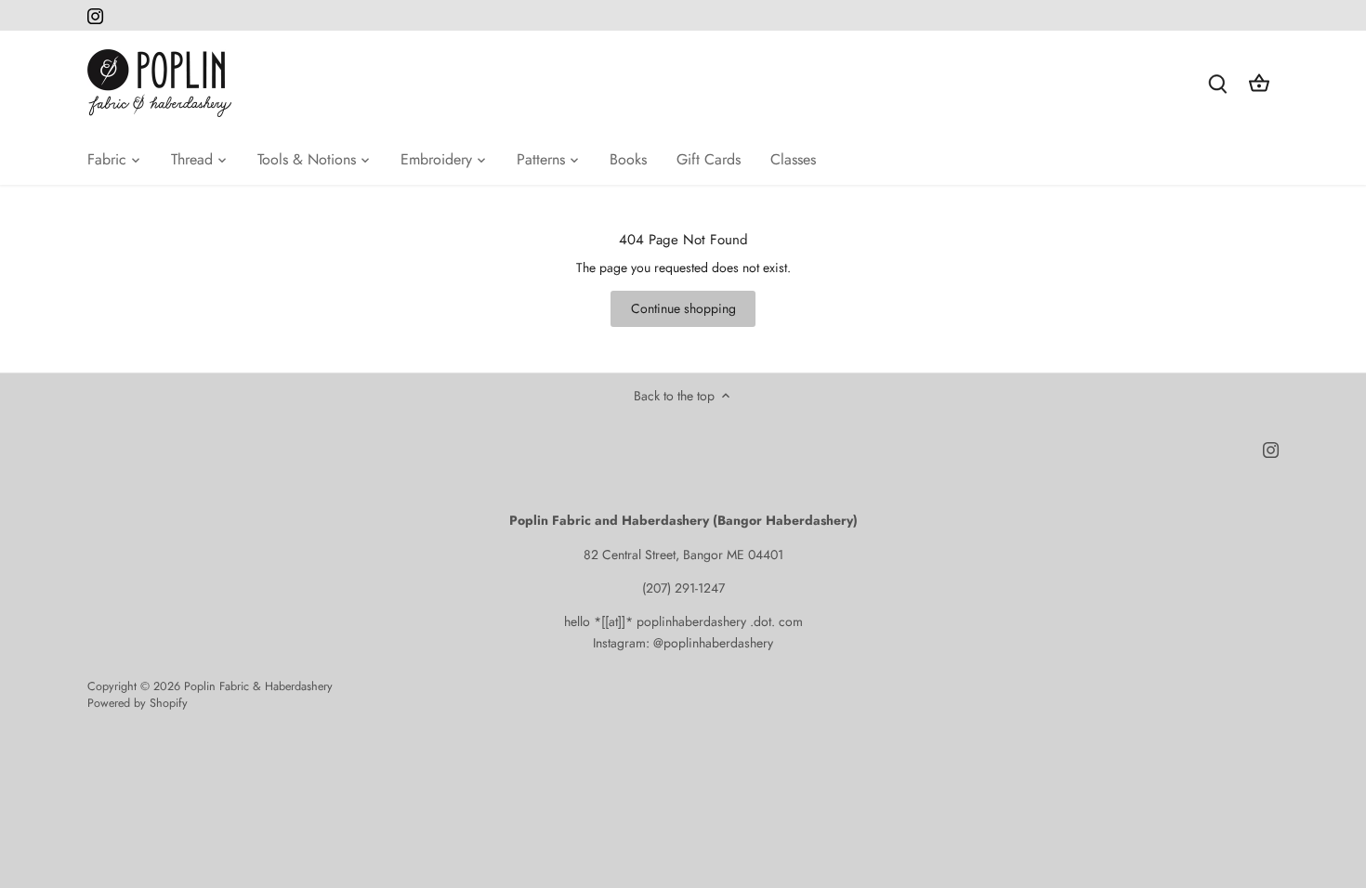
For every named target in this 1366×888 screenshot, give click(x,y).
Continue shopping (683, 308)
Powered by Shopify (137, 703)
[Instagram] (95, 16)
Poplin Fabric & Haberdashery (258, 686)
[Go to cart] (1259, 83)
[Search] (1218, 83)
